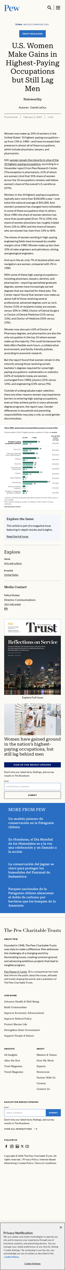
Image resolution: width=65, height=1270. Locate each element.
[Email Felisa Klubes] (6, 609)
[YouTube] (27, 1146)
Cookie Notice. (11, 1257)
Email (6, 781)
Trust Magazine (32, 33)
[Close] (61, 1227)
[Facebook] (6, 1146)
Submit (32, 795)
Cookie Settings (32, 1263)
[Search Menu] (49, 8)
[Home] (32, 930)
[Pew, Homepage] (12, 7)
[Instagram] (12, 1146)
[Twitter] (22, 1146)
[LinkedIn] (17, 1146)
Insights (9, 1048)
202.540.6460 (12, 604)
